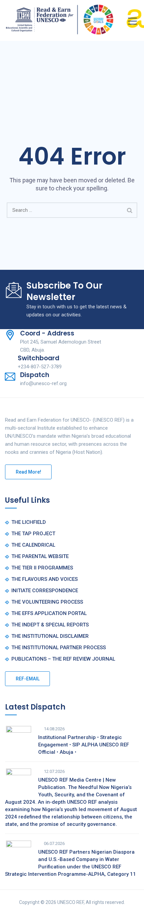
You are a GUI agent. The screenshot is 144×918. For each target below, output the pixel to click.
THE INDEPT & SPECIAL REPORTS (50, 625)
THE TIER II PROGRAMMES (42, 568)
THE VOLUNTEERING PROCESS (47, 602)
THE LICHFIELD (28, 522)
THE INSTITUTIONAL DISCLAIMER (50, 636)
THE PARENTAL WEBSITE (40, 556)
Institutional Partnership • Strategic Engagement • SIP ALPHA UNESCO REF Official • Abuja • (83, 744)
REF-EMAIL (28, 678)
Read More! (28, 472)
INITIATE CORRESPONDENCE (44, 591)
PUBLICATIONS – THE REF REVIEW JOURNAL (63, 659)
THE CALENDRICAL (33, 545)
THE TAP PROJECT (33, 534)
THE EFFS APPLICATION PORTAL (49, 613)
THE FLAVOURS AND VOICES (44, 579)
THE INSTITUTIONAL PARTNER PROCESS (58, 648)
